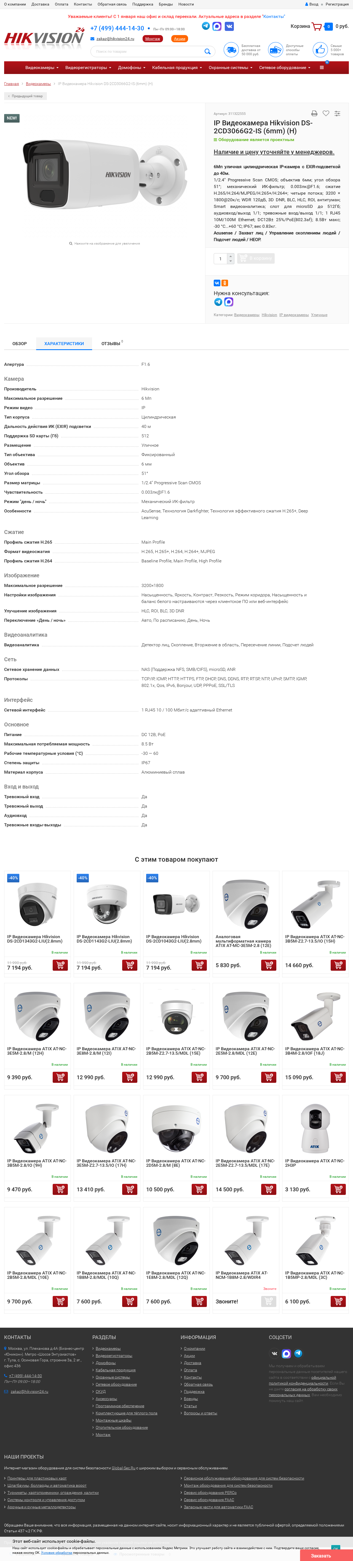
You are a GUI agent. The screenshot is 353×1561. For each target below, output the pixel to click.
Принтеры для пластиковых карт (37, 1478)
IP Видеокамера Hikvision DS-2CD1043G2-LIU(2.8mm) (174, 939)
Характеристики (64, 343)
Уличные (319, 315)
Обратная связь (112, 4)
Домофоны (129, 67)
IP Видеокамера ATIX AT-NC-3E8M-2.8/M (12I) (106, 1051)
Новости (186, 4)
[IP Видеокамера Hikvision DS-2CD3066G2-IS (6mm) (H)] (105, 175)
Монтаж (152, 38)
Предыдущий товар (27, 96)
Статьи (190, 1406)
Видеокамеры (39, 67)
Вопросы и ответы (200, 1413)
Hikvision (269, 315)
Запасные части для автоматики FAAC (218, 1507)
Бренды (166, 4)
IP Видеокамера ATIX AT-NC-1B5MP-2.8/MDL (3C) (314, 1275)
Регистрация (337, 4)
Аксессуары (106, 1398)
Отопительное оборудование (122, 1427)
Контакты (83, 4)
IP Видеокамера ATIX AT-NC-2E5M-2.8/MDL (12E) (245, 1051)
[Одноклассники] (224, 283)
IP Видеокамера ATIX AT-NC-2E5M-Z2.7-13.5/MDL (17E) (245, 1163)
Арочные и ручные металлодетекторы (41, 1507)
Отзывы (112, 343)
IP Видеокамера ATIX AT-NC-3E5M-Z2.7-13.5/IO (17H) (106, 1163)
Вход (313, 4)
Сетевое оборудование (282, 67)
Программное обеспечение (120, 1406)
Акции (179, 38)
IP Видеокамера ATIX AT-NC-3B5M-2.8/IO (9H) (36, 1163)
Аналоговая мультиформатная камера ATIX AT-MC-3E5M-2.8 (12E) (243, 941)
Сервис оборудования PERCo (210, 1492)
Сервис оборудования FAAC (209, 1499)
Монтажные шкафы (114, 1420)
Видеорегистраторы (86, 67)
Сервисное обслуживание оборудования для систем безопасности (244, 1478)
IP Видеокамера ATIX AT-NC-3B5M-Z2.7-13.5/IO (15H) (314, 939)
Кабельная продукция (175, 67)
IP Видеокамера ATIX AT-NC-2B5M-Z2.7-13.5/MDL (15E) (175, 1051)
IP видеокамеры (294, 315)
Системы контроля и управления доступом (46, 1499)
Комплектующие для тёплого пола (126, 1413)
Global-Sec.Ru (123, 1468)
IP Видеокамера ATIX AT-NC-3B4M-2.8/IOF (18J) (314, 1051)
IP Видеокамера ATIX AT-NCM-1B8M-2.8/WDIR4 (242, 1275)
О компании (15, 4)
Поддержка (142, 4)
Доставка (40, 4)
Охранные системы (228, 67)
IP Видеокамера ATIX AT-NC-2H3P (314, 1163)
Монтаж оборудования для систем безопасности (228, 1485)
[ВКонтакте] (217, 283)
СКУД (101, 1391)
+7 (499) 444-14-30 (117, 28)
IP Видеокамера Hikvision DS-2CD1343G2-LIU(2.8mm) (35, 939)
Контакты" (274, 16)
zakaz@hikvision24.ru (115, 38)
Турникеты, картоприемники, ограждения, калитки (53, 1492)
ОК (335, 1549)
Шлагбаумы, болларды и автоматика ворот (47, 1485)
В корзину (261, 258)
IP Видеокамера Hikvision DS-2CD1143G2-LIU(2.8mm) (104, 939)
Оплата (61, 4)
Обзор (19, 343)
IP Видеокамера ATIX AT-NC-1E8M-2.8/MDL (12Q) (175, 1275)
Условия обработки (56, 1553)
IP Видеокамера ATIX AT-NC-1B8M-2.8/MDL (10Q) (106, 1275)
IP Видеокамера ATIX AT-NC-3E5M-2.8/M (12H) (36, 1051)
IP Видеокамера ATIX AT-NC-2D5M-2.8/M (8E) (175, 1163)
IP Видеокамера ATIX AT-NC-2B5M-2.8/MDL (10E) (36, 1275)
